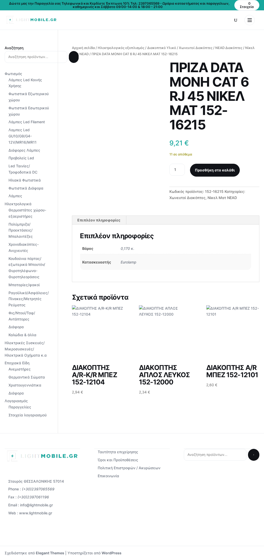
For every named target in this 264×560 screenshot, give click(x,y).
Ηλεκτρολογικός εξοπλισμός (121, 48)
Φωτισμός (13, 73)
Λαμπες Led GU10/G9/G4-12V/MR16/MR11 (23, 136)
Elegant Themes (50, 553)
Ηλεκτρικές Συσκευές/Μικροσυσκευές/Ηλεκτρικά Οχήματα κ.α (26, 349)
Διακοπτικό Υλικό (161, 48)
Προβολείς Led (21, 158)
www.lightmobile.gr (35, 513)
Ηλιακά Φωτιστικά (25, 180)
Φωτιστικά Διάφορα (26, 188)
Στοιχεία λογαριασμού (28, 415)
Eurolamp (128, 262)
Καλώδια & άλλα (22, 335)
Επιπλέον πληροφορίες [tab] (98, 220)
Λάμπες (15, 196)
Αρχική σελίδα (83, 48)
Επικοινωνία (108, 476)
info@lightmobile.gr (36, 505)
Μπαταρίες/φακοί (24, 285)
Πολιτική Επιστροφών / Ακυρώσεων (129, 468)
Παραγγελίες (20, 407)
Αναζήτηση (14, 48)
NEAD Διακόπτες (228, 48)
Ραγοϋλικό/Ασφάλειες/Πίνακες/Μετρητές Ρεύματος (29, 299)
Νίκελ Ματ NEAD (222, 197)
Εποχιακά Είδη (17, 363)
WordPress (111, 553)
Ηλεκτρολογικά (18, 204)
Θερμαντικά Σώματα (27, 377)
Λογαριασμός (16, 401)
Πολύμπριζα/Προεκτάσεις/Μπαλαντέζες (21, 230)
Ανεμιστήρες (20, 369)
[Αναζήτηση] (74, 57)
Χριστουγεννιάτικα (25, 385)
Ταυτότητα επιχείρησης (118, 452)
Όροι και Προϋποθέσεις (118, 460)
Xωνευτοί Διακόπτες (195, 48)
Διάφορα (16, 327)
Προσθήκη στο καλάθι (215, 170)
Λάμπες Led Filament (27, 122)
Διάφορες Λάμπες (24, 150)
